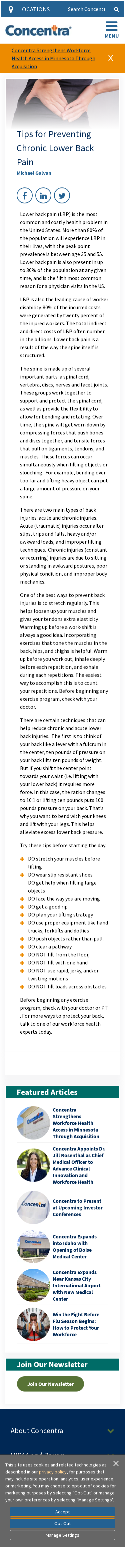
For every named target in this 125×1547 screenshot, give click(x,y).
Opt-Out (62, 1523)
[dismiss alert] (110, 58)
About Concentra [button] (37, 1430)
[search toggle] (116, 9)
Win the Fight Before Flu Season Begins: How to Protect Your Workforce (76, 1324)
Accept (62, 1512)
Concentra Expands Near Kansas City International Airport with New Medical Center (77, 1285)
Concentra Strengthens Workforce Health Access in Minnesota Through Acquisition (53, 58)
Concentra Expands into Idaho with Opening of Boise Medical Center (75, 1246)
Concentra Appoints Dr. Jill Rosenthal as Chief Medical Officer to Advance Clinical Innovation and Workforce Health (79, 1165)
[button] (112, 30)
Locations (34, 9)
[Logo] (38, 30)
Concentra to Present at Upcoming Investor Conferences (78, 1207)
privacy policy (53, 1472)
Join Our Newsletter (50, 1384)
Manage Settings (62, 1535)
